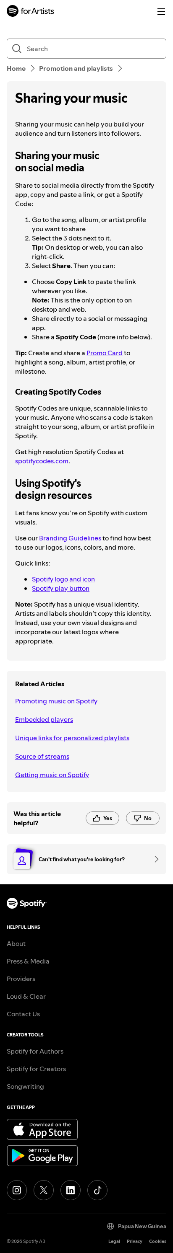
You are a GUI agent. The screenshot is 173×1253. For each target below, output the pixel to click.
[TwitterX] (44, 1190)
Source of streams (42, 756)
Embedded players (44, 719)
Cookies (157, 1241)
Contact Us (23, 1013)
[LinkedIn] (70, 1190)
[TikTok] (97, 1190)
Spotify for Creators (36, 1068)
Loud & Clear (26, 996)
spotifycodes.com (41, 460)
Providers (21, 978)
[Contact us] (154, 859)
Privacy (134, 1241)
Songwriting (25, 1086)
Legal (114, 1241)
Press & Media (28, 961)
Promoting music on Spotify (56, 700)
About (16, 943)
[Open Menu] (161, 12)
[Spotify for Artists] (31, 12)
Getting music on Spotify (52, 774)
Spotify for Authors (35, 1051)
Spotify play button (60, 588)
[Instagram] (17, 1190)
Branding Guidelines (70, 538)
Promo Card (104, 352)
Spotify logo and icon (63, 579)
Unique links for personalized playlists (72, 737)
